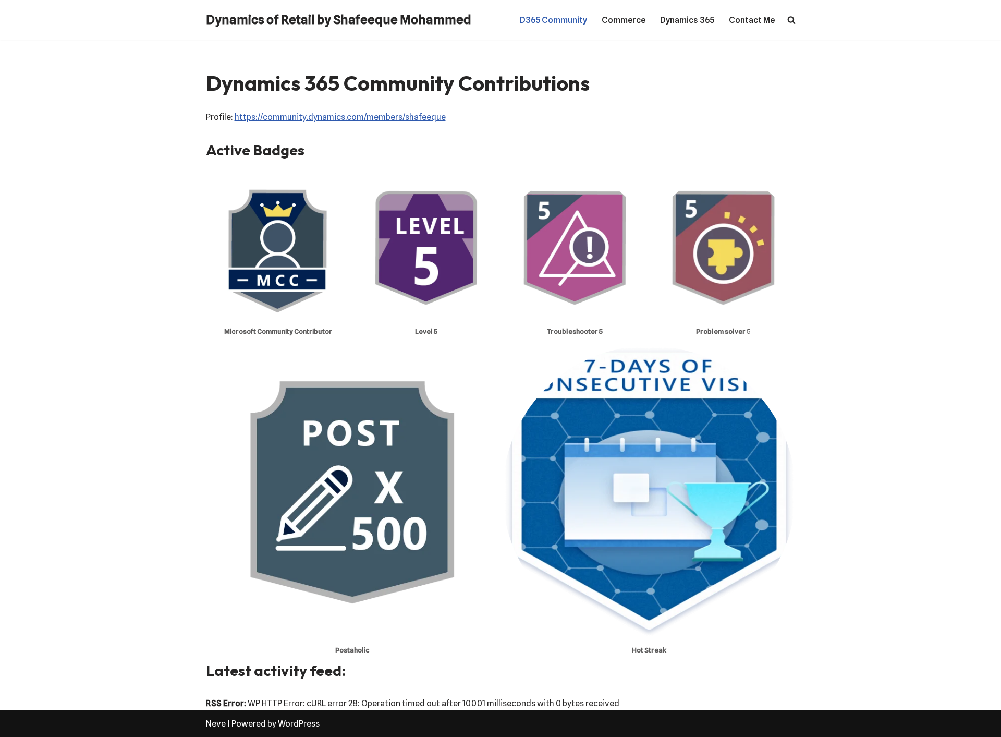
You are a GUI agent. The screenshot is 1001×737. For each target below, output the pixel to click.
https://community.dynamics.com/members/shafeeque (340, 117)
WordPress (299, 724)
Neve (216, 724)
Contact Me (752, 20)
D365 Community (553, 20)
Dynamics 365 (687, 20)
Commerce (623, 20)
